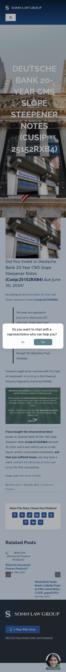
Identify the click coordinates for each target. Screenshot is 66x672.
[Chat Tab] (33, 336)
